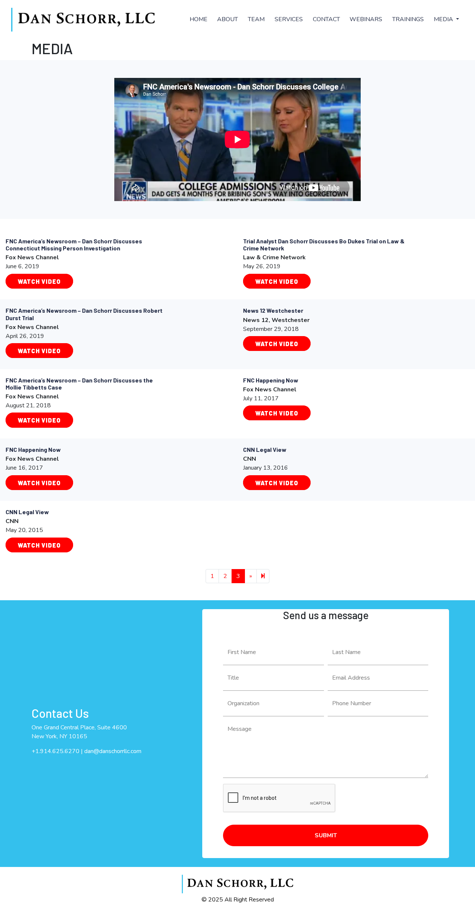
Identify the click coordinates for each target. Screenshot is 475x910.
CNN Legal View (264, 449)
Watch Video (39, 281)
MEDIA (444, 19)
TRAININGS (408, 19)
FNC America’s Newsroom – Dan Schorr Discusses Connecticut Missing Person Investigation (74, 244)
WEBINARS (366, 19)
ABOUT (227, 19)
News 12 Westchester (273, 310)
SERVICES (289, 19)
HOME (198, 19)
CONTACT (326, 19)
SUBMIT (326, 835)
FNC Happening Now (270, 380)
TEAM (256, 19)
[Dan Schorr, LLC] (83, 19)
